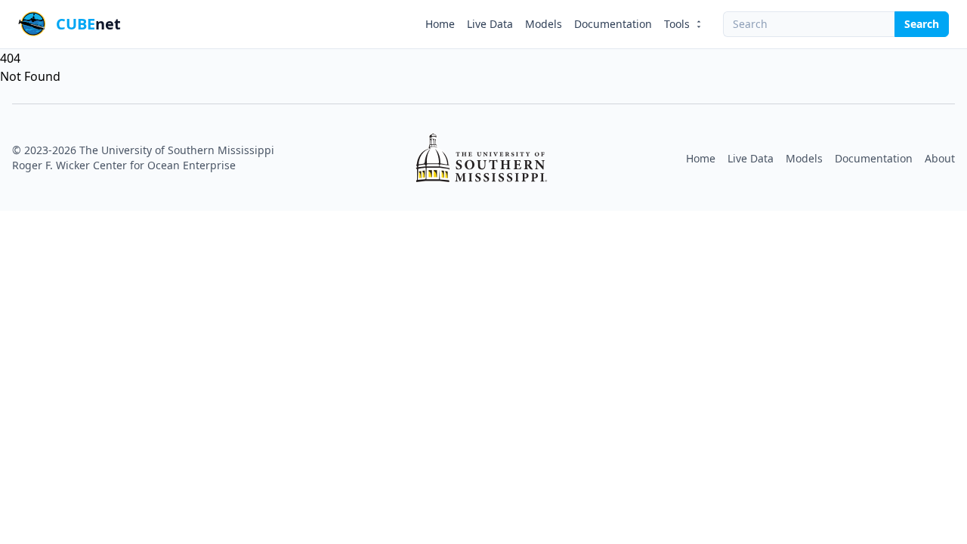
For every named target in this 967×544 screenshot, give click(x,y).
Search (921, 24)
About (940, 158)
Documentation (613, 24)
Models (543, 24)
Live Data (490, 24)
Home (440, 24)
